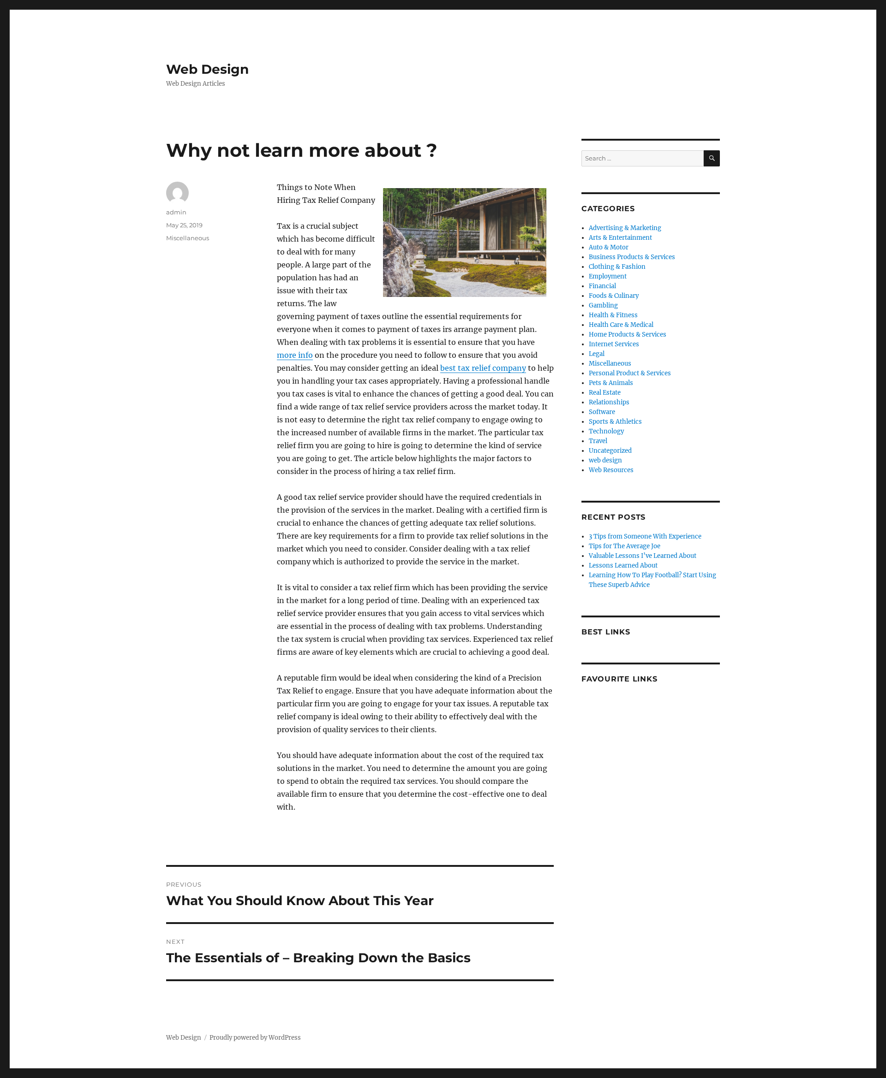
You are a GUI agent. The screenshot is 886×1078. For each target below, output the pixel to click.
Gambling (603, 305)
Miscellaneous (187, 238)
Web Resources (611, 470)
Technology (606, 431)
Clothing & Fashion (617, 267)
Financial (602, 286)
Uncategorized (610, 451)
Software (602, 412)
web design (605, 460)
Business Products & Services (632, 257)
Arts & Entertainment (620, 238)
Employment (608, 276)
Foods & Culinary (614, 296)
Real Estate (605, 393)
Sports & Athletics (615, 422)
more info (295, 355)
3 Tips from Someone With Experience (645, 536)
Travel (598, 441)
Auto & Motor (609, 247)
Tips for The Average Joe (624, 546)
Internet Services (614, 344)
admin (176, 212)
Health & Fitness (613, 315)
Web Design (207, 69)
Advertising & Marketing (625, 228)
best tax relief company (483, 368)
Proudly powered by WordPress (255, 1038)
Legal (597, 354)
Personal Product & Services (630, 373)
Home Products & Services (627, 334)
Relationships (609, 402)
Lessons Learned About (623, 565)
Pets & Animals (611, 383)
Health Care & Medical (621, 325)
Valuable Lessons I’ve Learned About (642, 556)
